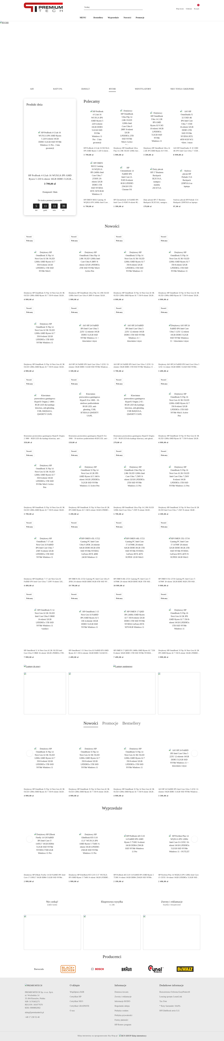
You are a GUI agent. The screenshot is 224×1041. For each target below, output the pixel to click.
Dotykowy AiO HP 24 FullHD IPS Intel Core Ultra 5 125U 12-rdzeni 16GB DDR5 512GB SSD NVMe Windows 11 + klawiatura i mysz (178, 365)
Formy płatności (121, 1020)
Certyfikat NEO (76, 1001)
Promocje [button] (110, 723)
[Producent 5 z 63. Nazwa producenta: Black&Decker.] (39, 969)
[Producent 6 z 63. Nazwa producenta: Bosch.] (68, 969)
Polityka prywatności (123, 1015)
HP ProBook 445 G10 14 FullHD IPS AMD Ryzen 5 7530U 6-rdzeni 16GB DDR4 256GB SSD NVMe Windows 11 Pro (134, 876)
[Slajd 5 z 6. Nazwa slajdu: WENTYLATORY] (112, 53)
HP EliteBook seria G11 (169, 1010)
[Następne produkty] (194, 753)
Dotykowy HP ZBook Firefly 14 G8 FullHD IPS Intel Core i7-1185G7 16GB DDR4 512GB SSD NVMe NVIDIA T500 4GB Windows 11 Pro (44, 876)
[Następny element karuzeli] (199, 969)
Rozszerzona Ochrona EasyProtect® (174, 992)
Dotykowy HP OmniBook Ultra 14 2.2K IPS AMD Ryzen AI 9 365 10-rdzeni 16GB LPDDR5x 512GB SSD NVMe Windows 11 (157, 149)
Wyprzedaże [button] (112, 808)
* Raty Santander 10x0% (169, 1006)
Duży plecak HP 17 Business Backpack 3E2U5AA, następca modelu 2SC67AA (155, 201)
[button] (84, 18)
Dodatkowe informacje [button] (171, 985)
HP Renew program (123, 1024)
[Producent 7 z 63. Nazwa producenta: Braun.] (97, 969)
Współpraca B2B (77, 992)
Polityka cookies (121, 1010)
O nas (72, 1010)
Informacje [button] (120, 985)
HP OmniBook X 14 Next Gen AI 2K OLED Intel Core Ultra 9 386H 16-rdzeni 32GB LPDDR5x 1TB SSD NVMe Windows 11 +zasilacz (44, 651)
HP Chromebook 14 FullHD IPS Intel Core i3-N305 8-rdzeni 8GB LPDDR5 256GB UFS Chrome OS (127, 201)
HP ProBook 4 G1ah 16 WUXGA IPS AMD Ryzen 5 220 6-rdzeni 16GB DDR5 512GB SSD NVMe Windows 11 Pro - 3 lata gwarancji (50, 177)
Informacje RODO (122, 1001)
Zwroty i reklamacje (123, 996)
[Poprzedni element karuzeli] (25, 969)
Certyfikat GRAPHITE (79, 1006)
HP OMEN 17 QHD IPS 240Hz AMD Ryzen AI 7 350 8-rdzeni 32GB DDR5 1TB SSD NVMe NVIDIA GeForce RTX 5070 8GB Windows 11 (134, 651)
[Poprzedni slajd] (6, 53)
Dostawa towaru (121, 992)
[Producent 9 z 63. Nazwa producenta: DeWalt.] (156, 969)
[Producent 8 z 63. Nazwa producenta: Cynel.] (126, 969)
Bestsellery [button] (131, 723)
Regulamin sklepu (122, 1006)
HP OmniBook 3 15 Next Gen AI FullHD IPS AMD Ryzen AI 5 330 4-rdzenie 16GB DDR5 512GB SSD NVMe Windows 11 (89, 651)
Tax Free (163, 1001)
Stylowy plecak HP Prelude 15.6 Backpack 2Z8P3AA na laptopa (185, 201)
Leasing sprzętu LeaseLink (170, 996)
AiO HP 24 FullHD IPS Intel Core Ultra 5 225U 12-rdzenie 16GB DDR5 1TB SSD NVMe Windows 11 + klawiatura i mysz (134, 365)
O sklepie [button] (75, 985)
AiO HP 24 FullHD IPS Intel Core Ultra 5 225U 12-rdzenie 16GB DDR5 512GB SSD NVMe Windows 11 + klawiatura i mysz (89, 365)
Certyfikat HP (75, 996)
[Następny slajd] (218, 53)
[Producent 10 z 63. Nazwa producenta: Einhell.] (185, 969)
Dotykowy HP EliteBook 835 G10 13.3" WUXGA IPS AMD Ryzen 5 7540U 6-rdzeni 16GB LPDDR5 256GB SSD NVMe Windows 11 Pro (88, 876)
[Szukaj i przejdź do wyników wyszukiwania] (141, 7)
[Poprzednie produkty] (30, 753)
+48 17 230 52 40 (32, 1017)
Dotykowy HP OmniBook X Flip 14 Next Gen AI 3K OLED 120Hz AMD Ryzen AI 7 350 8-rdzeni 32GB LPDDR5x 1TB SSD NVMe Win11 (44, 294)
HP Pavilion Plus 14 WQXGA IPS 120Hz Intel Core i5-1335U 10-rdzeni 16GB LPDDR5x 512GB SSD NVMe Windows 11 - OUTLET (178, 876)
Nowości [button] (90, 723)
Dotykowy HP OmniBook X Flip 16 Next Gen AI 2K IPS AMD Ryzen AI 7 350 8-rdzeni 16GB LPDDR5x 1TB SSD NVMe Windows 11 (178, 651)
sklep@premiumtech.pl (34, 1012)
